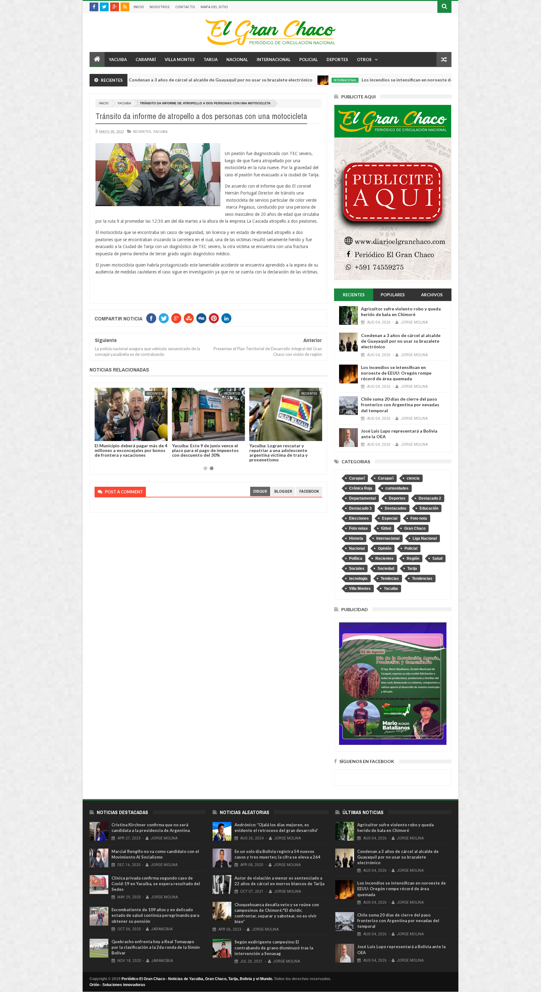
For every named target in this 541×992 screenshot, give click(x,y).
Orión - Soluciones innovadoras (117, 985)
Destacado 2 (430, 498)
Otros (364, 59)
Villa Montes (180, 59)
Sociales (356, 568)
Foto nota (418, 518)
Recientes (142, 131)
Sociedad (386, 568)
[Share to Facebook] (100, 435)
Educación (429, 508)
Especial (389, 518)
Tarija (211, 59)
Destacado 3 (360, 508)
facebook (309, 491)
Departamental (362, 498)
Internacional (274, 59)
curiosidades (397, 488)
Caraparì (386, 478)
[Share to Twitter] (107, 435)
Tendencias (422, 578)
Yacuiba (118, 59)
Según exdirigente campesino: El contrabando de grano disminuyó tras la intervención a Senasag (273, 947)
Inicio (139, 6)
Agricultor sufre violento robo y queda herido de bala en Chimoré (401, 311)
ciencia (413, 478)
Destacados (395, 508)
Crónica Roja (360, 488)
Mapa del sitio (214, 6)
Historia (356, 538)
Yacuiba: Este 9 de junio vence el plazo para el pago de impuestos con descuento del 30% (205, 450)
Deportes (337, 59)
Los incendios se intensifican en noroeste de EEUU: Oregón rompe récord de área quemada (409, 79)
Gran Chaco (414, 528)
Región (413, 558)
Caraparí (146, 59)
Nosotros (160, 6)
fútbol (386, 528)
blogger (283, 491)
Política (355, 558)
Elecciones (359, 518)
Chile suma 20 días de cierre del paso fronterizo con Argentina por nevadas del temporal (400, 404)
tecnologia (358, 578)
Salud (437, 558)
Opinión (384, 548)
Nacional (237, 59)
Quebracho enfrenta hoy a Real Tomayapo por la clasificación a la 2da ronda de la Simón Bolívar (155, 947)
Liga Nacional (425, 538)
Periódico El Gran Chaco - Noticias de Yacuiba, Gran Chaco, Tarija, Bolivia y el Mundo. (197, 979)
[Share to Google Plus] (114, 435)
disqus (260, 491)
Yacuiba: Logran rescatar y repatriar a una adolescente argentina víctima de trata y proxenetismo (278, 452)
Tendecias (390, 578)
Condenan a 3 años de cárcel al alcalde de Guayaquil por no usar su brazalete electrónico (174, 79)
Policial (308, 59)
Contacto (185, 6)
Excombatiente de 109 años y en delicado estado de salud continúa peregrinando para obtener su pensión (155, 915)
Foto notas (358, 528)
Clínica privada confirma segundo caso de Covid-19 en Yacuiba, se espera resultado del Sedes (155, 883)
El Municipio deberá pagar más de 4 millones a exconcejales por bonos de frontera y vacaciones (131, 450)
